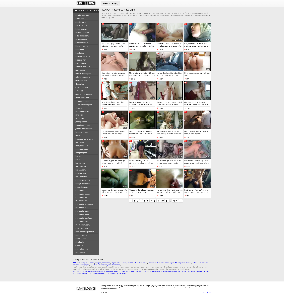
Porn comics (143, 263)
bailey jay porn (81, 29)
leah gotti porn (81, 153)
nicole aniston (80, 239)
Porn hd (188, 263)
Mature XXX (130, 271)
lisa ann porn (80, 170)
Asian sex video (82, 273)
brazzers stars (80, 60)
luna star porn (80, 173)
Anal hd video (200, 271)
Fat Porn (96, 273)
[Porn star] (86, 4)
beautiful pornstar (82, 32)
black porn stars (81, 43)
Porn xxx (85, 271)
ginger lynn (79, 108)
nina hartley (80, 242)
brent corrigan (80, 63)
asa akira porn (81, 26)
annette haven (81, 22)
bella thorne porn (82, 36)
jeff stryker (79, 118)
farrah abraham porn (83, 105)
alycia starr (79, 19)
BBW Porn (93, 265)
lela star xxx (80, 163)
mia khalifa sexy (81, 221)
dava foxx (79, 91)
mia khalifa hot (81, 201)
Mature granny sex (104, 265)
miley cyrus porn (81, 228)
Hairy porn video (104, 273)
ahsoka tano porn (82, 15)
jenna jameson (81, 122)
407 (175, 200)
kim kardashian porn (83, 142)
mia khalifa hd (81, 197)
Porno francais (93, 271)
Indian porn (165, 271)
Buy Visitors (207, 292)
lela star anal (80, 160)
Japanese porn (169, 263)
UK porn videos (116, 263)
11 (167, 200)
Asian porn (126, 263)
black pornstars (81, 46)
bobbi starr (79, 50)
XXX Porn (76, 263)
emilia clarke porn (82, 98)
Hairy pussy (182, 271)
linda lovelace (80, 166)
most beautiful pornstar (84, 232)
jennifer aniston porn (83, 129)
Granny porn (116, 265)
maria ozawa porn (82, 180)
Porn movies (113, 271)
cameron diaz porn (82, 67)
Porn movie (173, 271)
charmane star (81, 80)
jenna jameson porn (83, 125)
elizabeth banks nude (83, 94)
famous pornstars (82, 101)
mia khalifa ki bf (81, 208)
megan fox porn (81, 187)
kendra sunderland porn (84, 139)
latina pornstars (81, 149)
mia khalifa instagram (84, 204)
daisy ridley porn (81, 87)
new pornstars (81, 235)
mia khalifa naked (82, 211)
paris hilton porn (81, 249)
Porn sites (160, 263)
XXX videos (134, 263)
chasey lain (79, 84)
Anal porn (91, 263)
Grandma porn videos (118, 273)
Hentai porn (152, 263)
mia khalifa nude (82, 215)
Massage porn (180, 263)
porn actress (80, 252)
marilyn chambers (82, 184)
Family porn (106, 263)
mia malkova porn (82, 225)
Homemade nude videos (143, 271)
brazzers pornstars (82, 56)
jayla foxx (79, 115)
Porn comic (77, 271)
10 (162, 200)
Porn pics (84, 263)
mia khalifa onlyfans (83, 218)
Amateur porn (104, 271)
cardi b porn (80, 70)
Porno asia (156, 271)
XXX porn (98, 263)
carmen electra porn (83, 74)
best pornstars (81, 39)
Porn (90, 273)
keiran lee (79, 135)
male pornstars (81, 177)
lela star (78, 156)
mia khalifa (79, 190)
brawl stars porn (81, 53)
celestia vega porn (82, 77)
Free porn (122, 271)
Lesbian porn (196, 263)
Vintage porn (85, 265)
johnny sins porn (81, 132)
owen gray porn (81, 245)
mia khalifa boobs (82, 194)
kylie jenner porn (81, 146)
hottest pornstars (82, 111)
